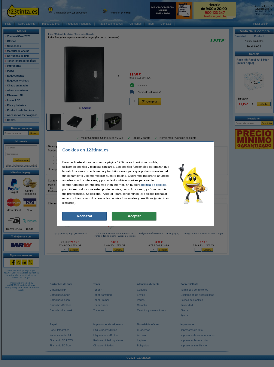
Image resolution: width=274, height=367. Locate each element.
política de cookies (153, 184)
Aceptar (134, 216)
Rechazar (84, 216)
